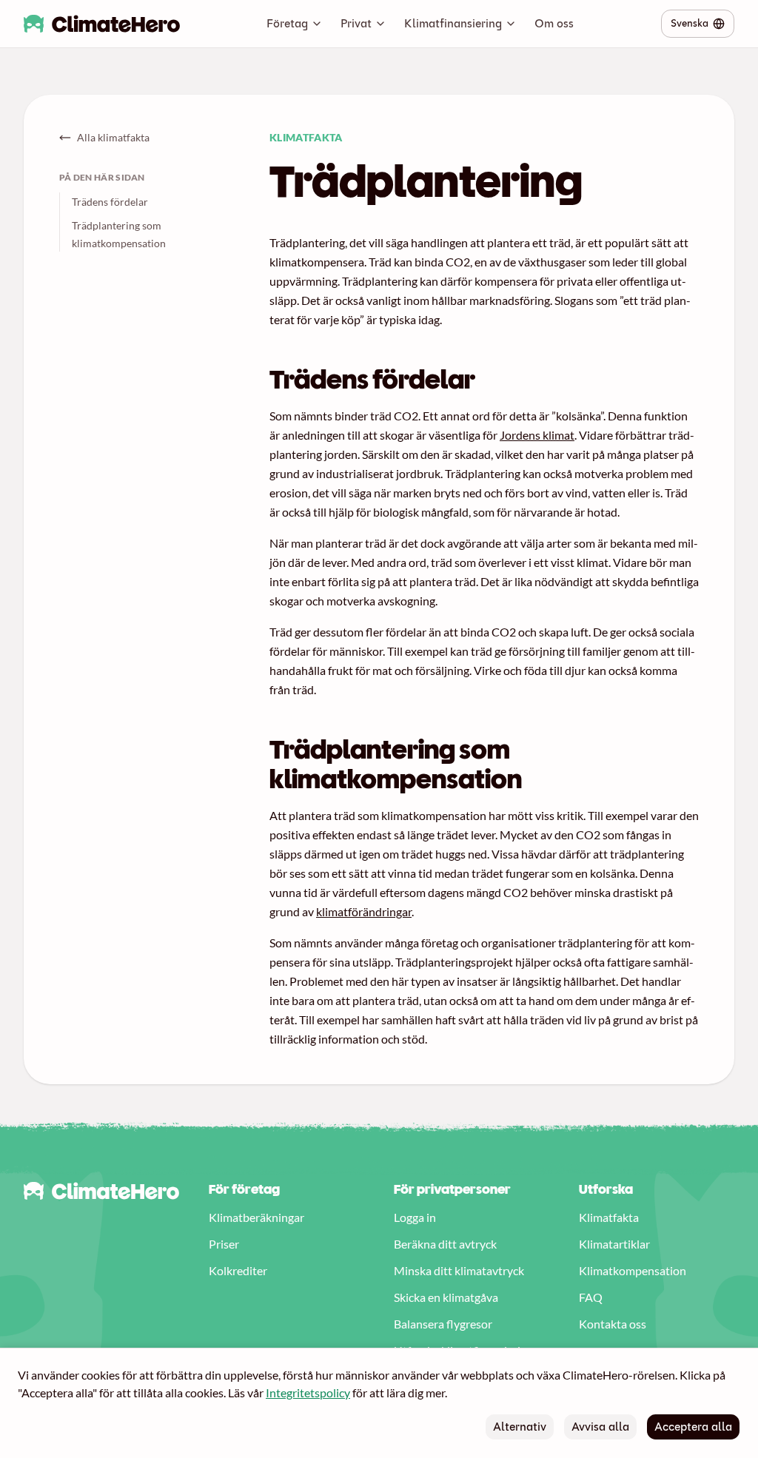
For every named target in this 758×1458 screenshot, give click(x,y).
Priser (224, 1244)
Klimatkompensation (632, 1270)
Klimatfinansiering (453, 23)
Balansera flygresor (443, 1324)
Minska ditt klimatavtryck (459, 1270)
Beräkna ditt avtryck (445, 1244)
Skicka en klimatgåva (446, 1297)
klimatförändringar (364, 911)
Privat (356, 23)
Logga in (415, 1217)
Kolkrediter (238, 1270)
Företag (287, 23)
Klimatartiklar (614, 1244)
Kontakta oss (612, 1324)
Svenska (689, 23)
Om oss (554, 23)
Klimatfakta (609, 1217)
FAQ (591, 1297)
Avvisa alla (600, 1427)
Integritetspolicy (308, 1392)
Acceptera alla (693, 1427)
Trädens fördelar (110, 201)
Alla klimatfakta (113, 137)
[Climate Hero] (102, 24)
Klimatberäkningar (256, 1217)
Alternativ (519, 1427)
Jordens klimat (537, 435)
